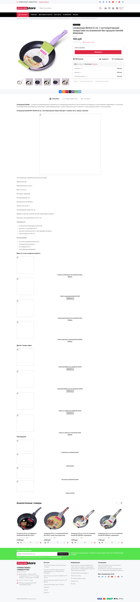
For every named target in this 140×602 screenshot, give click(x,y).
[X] (70, 91)
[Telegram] (79, 91)
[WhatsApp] (76, 91)
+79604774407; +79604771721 (27, 2)
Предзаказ (98, 52)
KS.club (75, 14)
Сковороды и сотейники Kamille (70, 452)
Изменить (95, 64)
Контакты (57, 14)
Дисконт (46, 592)
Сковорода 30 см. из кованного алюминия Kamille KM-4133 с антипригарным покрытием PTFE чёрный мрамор (27, 534)
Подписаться (63, 554)
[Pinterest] (66, 91)
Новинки (34, 14)
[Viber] (73, 91)
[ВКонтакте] (60, 91)
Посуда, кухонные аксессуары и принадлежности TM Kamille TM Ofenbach (87, 81)
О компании (67, 14)
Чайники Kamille (70, 493)
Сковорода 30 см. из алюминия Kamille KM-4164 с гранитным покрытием (56, 534)
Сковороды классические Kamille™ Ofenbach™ (103, 81)
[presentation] (117, 503)
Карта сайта (32, 598)
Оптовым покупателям (78, 578)
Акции (46, 590)
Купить (70, 277)
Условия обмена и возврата (80, 573)
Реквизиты (74, 581)
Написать (70, 298)
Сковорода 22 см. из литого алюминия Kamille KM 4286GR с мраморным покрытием (110, 534)
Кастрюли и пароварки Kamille (70, 479)
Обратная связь (76, 576)
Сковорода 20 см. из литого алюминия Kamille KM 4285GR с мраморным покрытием (83, 534)
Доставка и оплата (45, 14)
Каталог (24, 14)
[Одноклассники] (63, 91)
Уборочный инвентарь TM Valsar (54, 584)
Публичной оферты (55, 557)
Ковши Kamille (70, 465)
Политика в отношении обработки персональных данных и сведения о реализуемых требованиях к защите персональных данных (83, 567)
